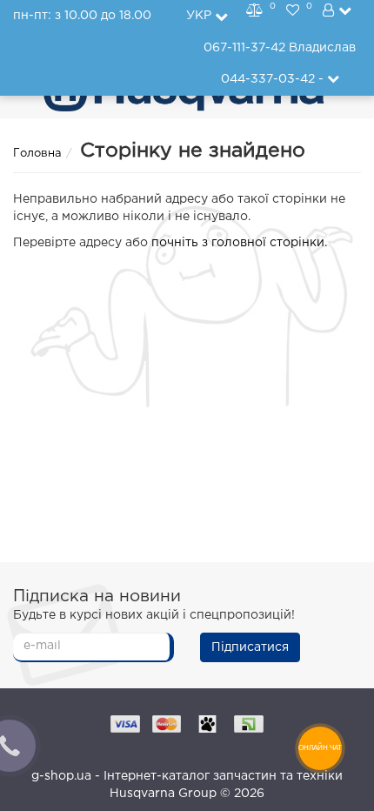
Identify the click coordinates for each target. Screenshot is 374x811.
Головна (37, 153)
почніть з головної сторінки (237, 243)
